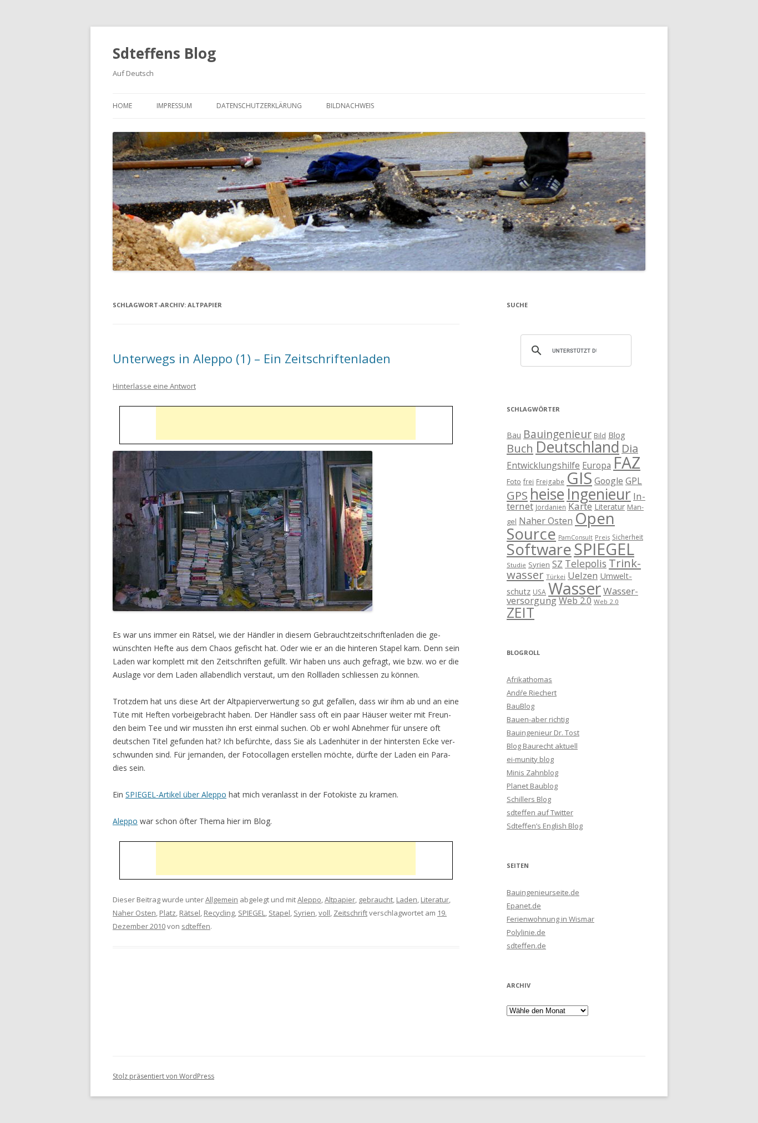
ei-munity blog (530, 759)
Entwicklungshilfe (543, 465)
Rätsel (189, 913)
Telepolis (586, 563)
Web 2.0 (575, 600)
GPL (633, 481)
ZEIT (520, 612)
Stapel (279, 913)
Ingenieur (599, 494)
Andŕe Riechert (532, 693)
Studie (516, 565)
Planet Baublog (532, 786)
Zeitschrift (350, 913)
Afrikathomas (529, 679)
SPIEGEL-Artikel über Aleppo (175, 794)
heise (547, 494)
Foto (514, 481)
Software (539, 549)
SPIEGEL (251, 913)
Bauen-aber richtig (538, 719)
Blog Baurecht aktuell (542, 746)
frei (528, 481)
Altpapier (340, 900)
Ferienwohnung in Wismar (550, 919)
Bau (514, 435)
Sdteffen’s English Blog (545, 826)
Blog (616, 434)
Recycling (219, 913)
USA (539, 591)
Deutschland (577, 447)
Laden (406, 900)
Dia (629, 448)
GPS (517, 495)
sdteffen (195, 926)
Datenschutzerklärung (259, 105)
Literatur (435, 900)
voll (324, 913)
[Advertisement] (286, 423)
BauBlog (520, 706)
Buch (520, 448)
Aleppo (125, 821)
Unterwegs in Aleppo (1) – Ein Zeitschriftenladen (252, 358)
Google (608, 481)
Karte (580, 506)
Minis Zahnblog (532, 773)
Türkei (555, 576)
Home (122, 105)
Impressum (174, 105)
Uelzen (583, 575)
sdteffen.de (526, 946)
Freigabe (550, 481)
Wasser (574, 588)
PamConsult (575, 537)
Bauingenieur (557, 434)
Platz (167, 913)
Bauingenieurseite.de (543, 892)
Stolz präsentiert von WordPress (163, 1076)
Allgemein (221, 900)
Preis (602, 537)
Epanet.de (524, 906)
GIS (579, 478)
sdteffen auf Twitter (540, 812)
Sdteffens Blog (164, 53)
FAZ (626, 462)
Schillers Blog (529, 799)
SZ (557, 564)
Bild (600, 435)
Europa (596, 465)
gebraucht (375, 900)
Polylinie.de (526, 932)
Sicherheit (627, 536)
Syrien (304, 913)
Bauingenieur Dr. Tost (543, 733)
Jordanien (550, 506)
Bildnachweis (350, 105)
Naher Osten (134, 913)
